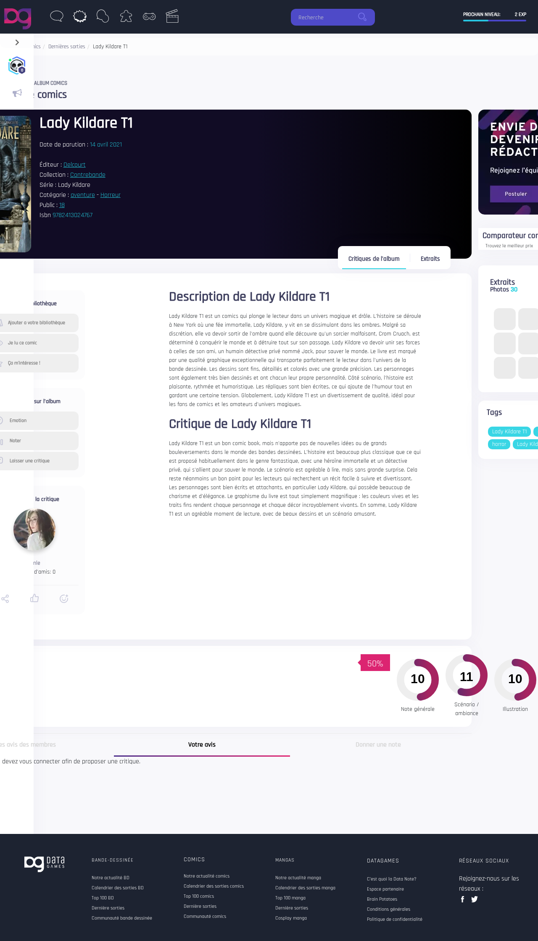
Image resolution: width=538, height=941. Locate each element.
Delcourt (74, 164)
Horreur (110, 195)
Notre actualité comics (206, 876)
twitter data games (475, 901)
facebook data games (464, 901)
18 (62, 205)
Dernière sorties (200, 906)
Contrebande (87, 174)
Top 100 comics (199, 896)
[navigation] (17, 40)
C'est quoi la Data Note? (392, 879)
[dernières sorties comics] (79, 18)
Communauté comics (205, 916)
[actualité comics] (17, 93)
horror (499, 444)
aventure (83, 195)
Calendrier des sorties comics (214, 886)
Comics (194, 859)
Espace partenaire (385, 889)
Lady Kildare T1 (509, 431)
